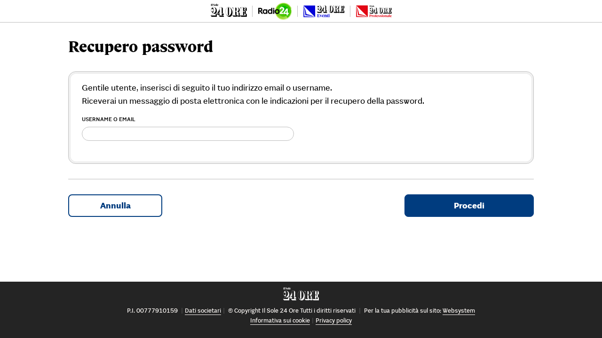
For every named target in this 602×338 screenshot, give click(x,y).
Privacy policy (334, 320)
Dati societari (203, 311)
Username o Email (108, 119)
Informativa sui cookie (280, 320)
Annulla (115, 205)
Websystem (459, 311)
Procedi (469, 205)
